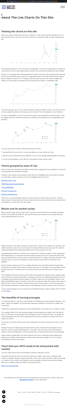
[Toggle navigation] (62, 7)
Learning (25, 392)
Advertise (33, 392)
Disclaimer (38, 392)
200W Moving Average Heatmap (12, 184)
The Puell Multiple (7, 187)
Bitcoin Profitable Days (9, 194)
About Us (20, 392)
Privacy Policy (51, 392)
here (8, 291)
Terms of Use (44, 392)
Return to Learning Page (9, 366)
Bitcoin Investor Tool (8, 180)
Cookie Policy (57, 392)
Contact (29, 392)
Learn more (55, 1)
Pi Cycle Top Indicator (9, 191)
